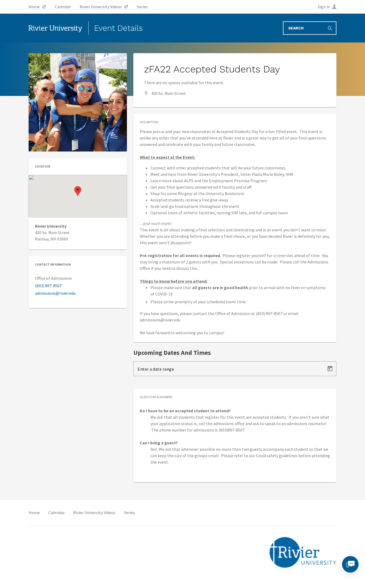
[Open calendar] (330, 368)
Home (34, 512)
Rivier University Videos (94, 512)
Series (129, 512)
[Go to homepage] (55, 28)
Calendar (56, 512)
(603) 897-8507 (48, 285)
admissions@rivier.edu (55, 293)
